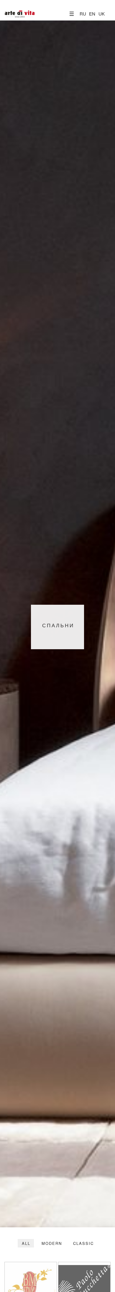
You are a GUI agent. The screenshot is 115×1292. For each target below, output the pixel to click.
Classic (83, 1243)
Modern (52, 1243)
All (26, 1243)
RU (83, 14)
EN (92, 14)
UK (101, 14)
